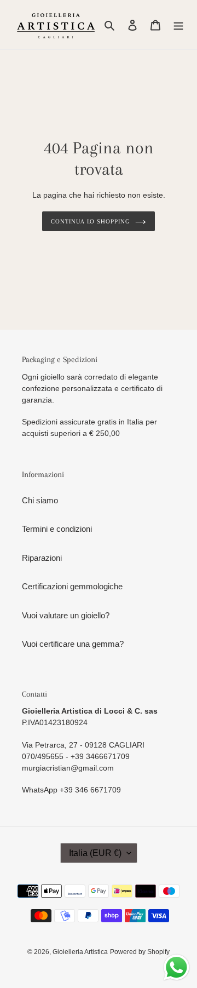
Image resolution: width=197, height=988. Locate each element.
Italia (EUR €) (95, 853)
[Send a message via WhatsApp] (176, 967)
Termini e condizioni (57, 528)
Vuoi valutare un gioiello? (65, 615)
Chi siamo (40, 500)
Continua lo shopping (90, 221)
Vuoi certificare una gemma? (73, 643)
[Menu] (178, 25)
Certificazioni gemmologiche (72, 586)
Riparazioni (42, 557)
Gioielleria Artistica (80, 952)
